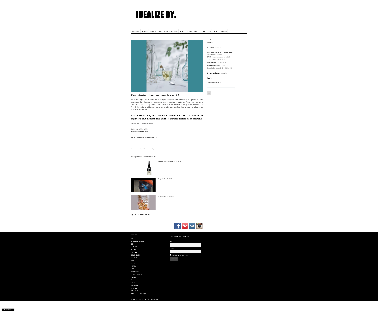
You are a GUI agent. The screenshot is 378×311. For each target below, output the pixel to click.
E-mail (172, 248)
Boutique (210, 42)
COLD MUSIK (206, 31)
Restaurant (134, 285)
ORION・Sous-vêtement (214, 57)
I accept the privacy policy (180, 255)
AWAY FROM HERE (171, 31)
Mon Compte (211, 40)
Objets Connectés (137, 274)
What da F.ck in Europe (138, 293)
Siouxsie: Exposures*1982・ (215, 68)
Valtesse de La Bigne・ (214, 65)
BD (132, 244)
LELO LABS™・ (212, 60)
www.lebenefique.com (139, 132)
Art (157, 149)
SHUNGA (223, 31)
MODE (196, 31)
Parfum (133, 277)
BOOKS (189, 31)
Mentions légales (153, 299)
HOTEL (182, 31)
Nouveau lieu (135, 271)
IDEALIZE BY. (141, 299)
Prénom (172, 242)
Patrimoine (134, 280)
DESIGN (153, 31)
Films (132, 260)
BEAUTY (145, 31)
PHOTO (215, 31)
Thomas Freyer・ (212, 62)
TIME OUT (136, 31)
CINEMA (134, 252)
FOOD (160, 31)
